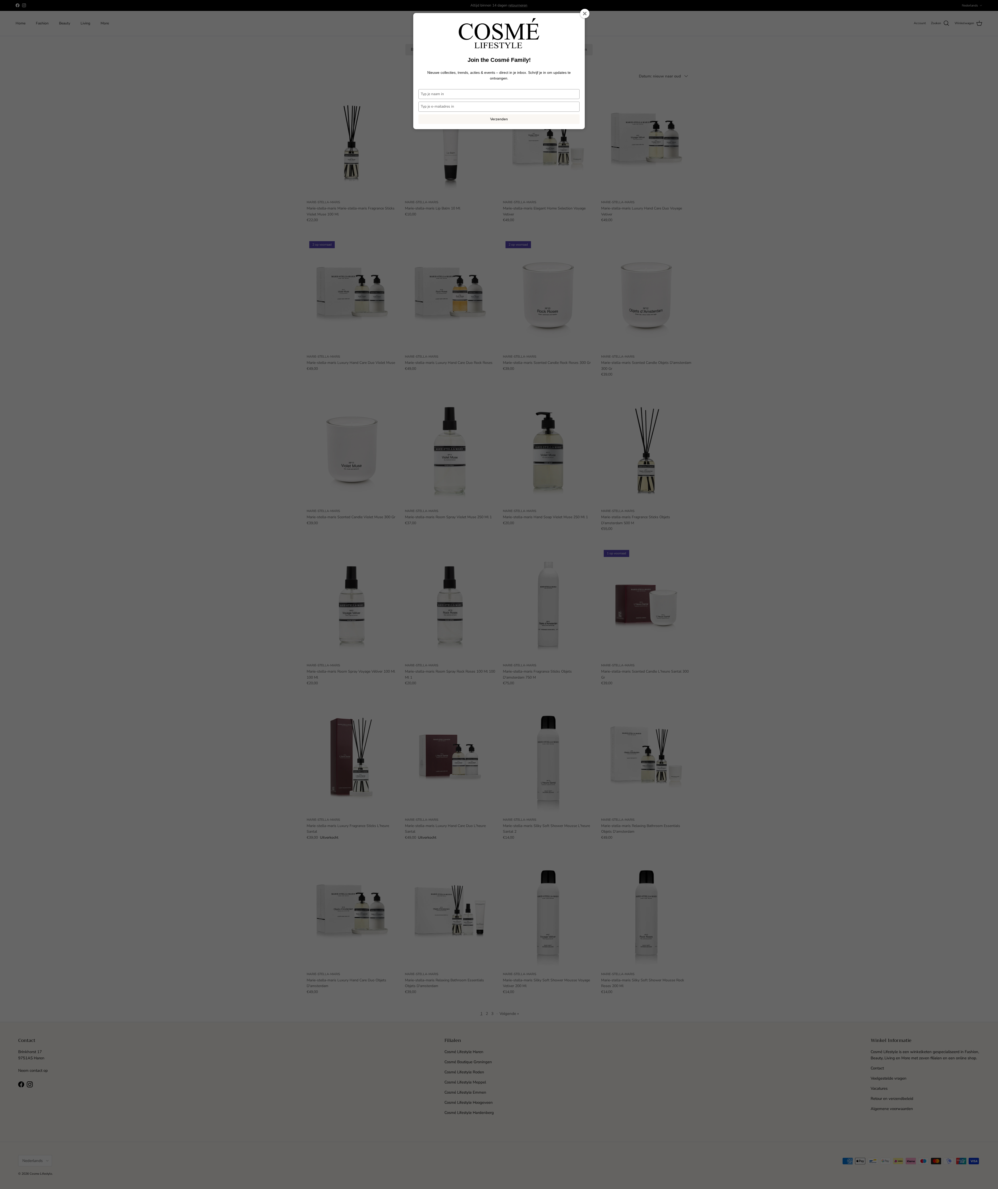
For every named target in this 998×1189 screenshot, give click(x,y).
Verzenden (499, 119)
